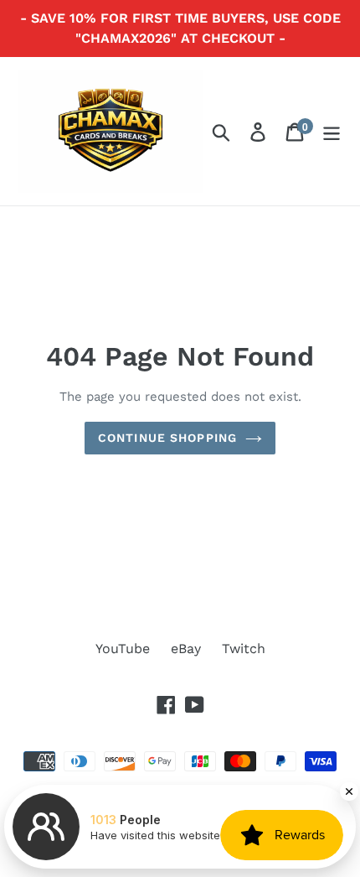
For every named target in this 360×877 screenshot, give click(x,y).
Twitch (243, 648)
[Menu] (331, 131)
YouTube (122, 648)
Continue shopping (167, 437)
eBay (186, 648)
